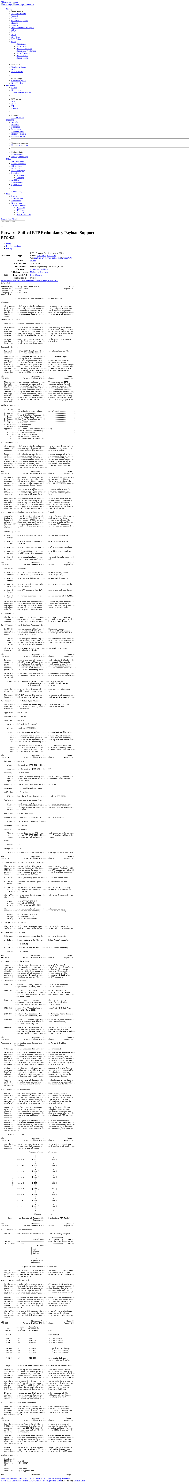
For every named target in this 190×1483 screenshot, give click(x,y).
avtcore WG (67, 258)
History (9, 248)
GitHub (77, 1481)
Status (8, 244)
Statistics (14, 173)
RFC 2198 (51, 255)
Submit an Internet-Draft (21, 92)
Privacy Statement (62, 1478)
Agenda (14, 122)
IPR (24, 280)
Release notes (16, 182)
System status (16, 185)
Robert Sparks (36, 275)
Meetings (20, 178)
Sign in (14, 196)
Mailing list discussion (39, 272)
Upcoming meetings (19, 145)
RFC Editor (16, 39)
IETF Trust (34, 1478)
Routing (14, 23)
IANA (51, 1478)
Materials (15, 124)
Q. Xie (33, 261)
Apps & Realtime (18, 13)
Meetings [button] (10, 120)
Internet (14, 18)
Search (14, 88)
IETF (3, 1478)
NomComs (15, 168)
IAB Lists (21, 212)
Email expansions (13, 246)
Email (83, 1481)
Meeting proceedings (19, 157)
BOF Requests (17, 72)
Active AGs (21, 44)
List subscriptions (18, 205)
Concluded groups (18, 81)
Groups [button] (9, 9)
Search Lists (53, 280)
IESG (13, 30)
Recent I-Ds (16, 90)
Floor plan (15, 127)
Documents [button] (11, 85)
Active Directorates (24, 48)
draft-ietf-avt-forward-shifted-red (47, 258)
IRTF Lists (21, 210)
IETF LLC (15, 37)
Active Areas (22, 46)
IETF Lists (21, 208)
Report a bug (16, 191)
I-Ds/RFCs (21, 175)
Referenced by (41, 280)
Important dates (17, 131)
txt (31, 269)
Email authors (7, 280)
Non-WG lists (17, 83)
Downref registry (18, 171)
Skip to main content (9, 2)
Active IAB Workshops (26, 51)
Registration (16, 129)
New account (16, 203)
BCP (18, 117)
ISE (12, 106)
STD (13, 117)
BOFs (13, 69)
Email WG (17, 280)
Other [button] (8, 159)
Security (14, 25)
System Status (56, 1481)
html (35, 269)
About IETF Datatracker (11, 1481)
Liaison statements (18, 164)
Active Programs (23, 53)
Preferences (16, 201)
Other (13, 41)
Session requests (18, 136)
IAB (13, 32)
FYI (22, 117)
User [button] (8, 194)
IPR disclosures (17, 161)
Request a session (18, 134)
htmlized (40, 269)
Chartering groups (18, 67)
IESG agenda (16, 166)
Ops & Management (19, 20)
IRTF (13, 34)
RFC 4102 (41, 255)
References (30, 280)
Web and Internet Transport (22, 27)
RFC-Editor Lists (24, 215)
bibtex (46, 269)
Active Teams (22, 58)
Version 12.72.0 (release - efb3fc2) (36, 1481)
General (14, 16)
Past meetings (16, 154)
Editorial (14, 108)
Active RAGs (22, 55)
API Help (15, 180)
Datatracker (29, 4)
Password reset (17, 198)
